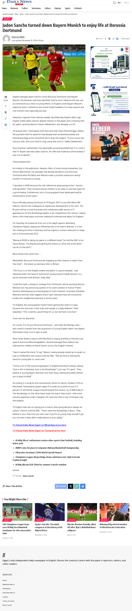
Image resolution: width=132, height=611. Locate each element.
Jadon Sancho (28, 476)
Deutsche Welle (18, 37)
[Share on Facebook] (105, 39)
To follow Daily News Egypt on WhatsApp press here (39, 425)
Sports (7, 19)
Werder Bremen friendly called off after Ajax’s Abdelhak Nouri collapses (81, 527)
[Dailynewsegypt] (19, 2)
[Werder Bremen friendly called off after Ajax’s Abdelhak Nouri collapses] (82, 512)
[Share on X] (109, 39)
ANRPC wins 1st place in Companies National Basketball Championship (47, 448)
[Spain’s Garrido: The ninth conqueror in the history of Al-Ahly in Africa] (50, 512)
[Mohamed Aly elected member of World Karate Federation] (114, 512)
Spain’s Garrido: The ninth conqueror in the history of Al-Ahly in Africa (49, 527)
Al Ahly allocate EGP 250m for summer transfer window (40, 464)
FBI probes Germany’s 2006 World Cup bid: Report (38, 452)
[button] (5, 2)
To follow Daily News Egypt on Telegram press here (39, 430)
